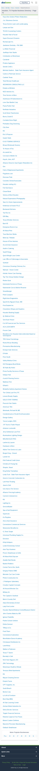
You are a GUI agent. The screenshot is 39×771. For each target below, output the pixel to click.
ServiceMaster (7, 506)
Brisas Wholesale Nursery (11, 145)
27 (17, 736)
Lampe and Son (8, 27)
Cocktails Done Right (10, 120)
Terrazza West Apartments (11, 670)
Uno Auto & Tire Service (11, 489)
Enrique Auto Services (10, 350)
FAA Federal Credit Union (11, 460)
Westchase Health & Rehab (12, 667)
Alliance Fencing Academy (11, 492)
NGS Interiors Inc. (9, 91)
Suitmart (5, 262)
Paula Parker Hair (9, 106)
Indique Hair (7, 375)
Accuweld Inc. (7, 152)
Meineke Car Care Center (11, 574)
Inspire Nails (7, 138)
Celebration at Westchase (11, 56)
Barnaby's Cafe (8, 656)
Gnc (4, 166)
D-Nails (5, 353)
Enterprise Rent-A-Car (10, 227)
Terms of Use (17, 765)
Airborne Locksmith (9, 428)
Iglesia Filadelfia (8, 617)
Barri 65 (5, 223)
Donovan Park (7, 177)
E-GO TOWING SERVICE (11, 141)
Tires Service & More (10, 95)
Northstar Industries (9, 109)
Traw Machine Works (10, 234)
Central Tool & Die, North (11, 567)
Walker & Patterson (9, 649)
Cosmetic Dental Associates (12, 181)
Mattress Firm (7, 382)
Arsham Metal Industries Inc (12, 706)
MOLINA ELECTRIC (9, 439)
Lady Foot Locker (8, 606)
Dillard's (5, 385)
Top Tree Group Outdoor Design (13, 277)
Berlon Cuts (7, 692)
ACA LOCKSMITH (9, 327)
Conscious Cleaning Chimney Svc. (14, 266)
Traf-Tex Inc (6, 213)
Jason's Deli (7, 485)
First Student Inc (8, 305)
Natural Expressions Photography (14, 198)
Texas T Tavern (8, 653)
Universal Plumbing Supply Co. (13, 535)
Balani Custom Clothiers (11, 720)
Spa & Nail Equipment (10, 510)
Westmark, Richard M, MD (11, 410)
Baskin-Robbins (8, 563)
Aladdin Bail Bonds (9, 560)
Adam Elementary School (11, 603)
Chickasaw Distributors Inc (11, 642)
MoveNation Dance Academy (12, 638)
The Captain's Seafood (10, 595)
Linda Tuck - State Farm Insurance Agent (16, 474)
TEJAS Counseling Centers (12, 31)
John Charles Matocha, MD (12, 613)
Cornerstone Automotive (11, 635)
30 (29, 736)
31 (33, 736)
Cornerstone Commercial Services (14, 524)
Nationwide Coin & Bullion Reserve (14, 287)
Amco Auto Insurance (10, 521)
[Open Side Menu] (36, 3)
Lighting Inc (6, 503)
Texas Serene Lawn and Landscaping (15, 24)
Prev (5, 736)
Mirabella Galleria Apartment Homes (15, 389)
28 (21, 736)
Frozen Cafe (7, 330)
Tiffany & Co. (7, 628)
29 (25, 736)
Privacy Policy (6, 762)
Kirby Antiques (7, 542)
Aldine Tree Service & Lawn (12, 449)
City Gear (6, 127)
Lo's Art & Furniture (9, 695)
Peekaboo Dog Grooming (11, 124)
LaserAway (6, 645)
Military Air (6, 592)
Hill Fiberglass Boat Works (11, 364)
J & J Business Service (10, 20)
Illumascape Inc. (8, 42)
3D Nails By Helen (9, 367)
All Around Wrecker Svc (10, 588)
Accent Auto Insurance (10, 245)
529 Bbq (5, 216)
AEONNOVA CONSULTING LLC (13, 84)
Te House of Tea (8, 148)
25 (10, 736)
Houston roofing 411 (9, 184)
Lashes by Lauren (9, 442)
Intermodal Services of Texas (12, 284)
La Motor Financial (9, 49)
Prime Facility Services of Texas (13, 371)
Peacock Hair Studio (9, 403)
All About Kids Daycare (10, 556)
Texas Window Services (11, 220)
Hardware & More (8, 446)
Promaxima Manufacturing (11, 346)
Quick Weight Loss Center (11, 255)
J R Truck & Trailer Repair (11, 424)
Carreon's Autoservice (10, 496)
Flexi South (6, 357)
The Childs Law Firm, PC (11, 392)
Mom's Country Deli (9, 599)
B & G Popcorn (8, 134)
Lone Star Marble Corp (10, 102)
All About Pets (7, 230)
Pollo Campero (8, 295)
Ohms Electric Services (10, 710)
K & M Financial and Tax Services (14, 323)
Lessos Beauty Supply (10, 396)
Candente (6, 59)
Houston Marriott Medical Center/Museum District (19, 610)
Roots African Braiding (10, 343)
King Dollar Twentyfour (10, 471)
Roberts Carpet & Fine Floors (12, 717)
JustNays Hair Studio (10, 52)
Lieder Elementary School (11, 546)
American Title (7, 407)
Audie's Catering (8, 248)
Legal (24, 765)
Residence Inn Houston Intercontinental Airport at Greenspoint (19, 334)
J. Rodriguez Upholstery (11, 581)
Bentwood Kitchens (9, 209)
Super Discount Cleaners (11, 38)
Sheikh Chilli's (7, 67)
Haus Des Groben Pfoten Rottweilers (15, 17)
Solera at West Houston (10, 195)
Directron (6, 538)
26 (13, 736)
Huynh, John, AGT (9, 159)
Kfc (4, 131)
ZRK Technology (8, 663)
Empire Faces (7, 681)
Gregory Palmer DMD (10, 571)
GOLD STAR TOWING (10, 400)
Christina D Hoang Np (10, 464)
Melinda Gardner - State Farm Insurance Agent (18, 70)
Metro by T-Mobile (9, 238)
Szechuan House (8, 319)
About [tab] (3, 747)
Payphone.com (8, 173)
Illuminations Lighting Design (12, 435)
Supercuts (6, 514)
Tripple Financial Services (11, 713)
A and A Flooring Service (11, 378)
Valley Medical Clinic (10, 360)
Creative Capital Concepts (11, 585)
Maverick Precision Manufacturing (14, 724)
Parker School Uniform (10, 620)
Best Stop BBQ (8, 699)
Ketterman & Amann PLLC (11, 205)
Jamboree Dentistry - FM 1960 (13, 45)
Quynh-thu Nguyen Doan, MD (12, 302)
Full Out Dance (8, 188)
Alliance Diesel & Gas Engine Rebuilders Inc (17, 163)
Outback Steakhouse (10, 727)
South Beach (7, 688)
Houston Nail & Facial (10, 34)
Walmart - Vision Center (11, 270)
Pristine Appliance (9, 63)
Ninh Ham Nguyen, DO (10, 660)
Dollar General (8, 624)
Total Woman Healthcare (11, 81)
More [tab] (3, 756)
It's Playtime (7, 517)
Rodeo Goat (7, 280)
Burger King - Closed (10, 453)
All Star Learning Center (11, 702)
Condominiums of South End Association (16, 414)
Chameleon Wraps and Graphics (13, 309)
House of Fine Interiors (10, 241)
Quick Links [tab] (5, 752)
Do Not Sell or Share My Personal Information (24, 762)
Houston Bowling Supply (11, 312)
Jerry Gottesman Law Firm (11, 432)
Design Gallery (8, 417)
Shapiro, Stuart (8, 467)
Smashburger (7, 291)
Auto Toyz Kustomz (9, 549)
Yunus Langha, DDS (9, 421)
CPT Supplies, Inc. (9, 685)
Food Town (6, 631)
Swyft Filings (7, 252)
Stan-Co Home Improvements (12, 202)
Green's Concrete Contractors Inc (14, 478)
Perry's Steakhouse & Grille (12, 553)
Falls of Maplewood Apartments (13, 170)
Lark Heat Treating (9, 481)
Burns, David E (8, 116)
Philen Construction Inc (10, 578)
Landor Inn (6, 457)
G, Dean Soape (8, 531)
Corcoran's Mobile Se (10, 156)
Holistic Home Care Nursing (12, 273)
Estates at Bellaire (9, 88)
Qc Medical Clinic (8, 316)
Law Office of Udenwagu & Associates (15, 259)
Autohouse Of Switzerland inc (12, 99)
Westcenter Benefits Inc (10, 528)
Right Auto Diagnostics (10, 298)
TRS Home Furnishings (10, 339)
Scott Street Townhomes (11, 113)
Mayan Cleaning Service (11, 677)
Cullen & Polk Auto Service (12, 74)
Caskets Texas (8, 77)
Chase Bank (7, 191)
